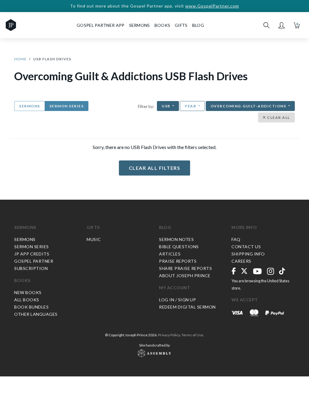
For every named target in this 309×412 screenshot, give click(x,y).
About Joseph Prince (185, 275)
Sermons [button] (139, 25)
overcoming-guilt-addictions (249, 106)
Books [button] (162, 25)
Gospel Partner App (100, 25)
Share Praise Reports (185, 268)
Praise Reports (177, 261)
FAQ (236, 239)
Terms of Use (192, 335)
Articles (169, 253)
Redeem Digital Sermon (187, 306)
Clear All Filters (154, 168)
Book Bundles (31, 306)
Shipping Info (248, 253)
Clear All (278, 117)
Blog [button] (198, 25)
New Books (28, 292)
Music (94, 239)
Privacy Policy (169, 335)
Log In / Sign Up (177, 299)
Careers (241, 261)
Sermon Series (66, 106)
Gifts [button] (181, 25)
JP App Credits (31, 253)
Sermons (29, 106)
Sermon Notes (176, 239)
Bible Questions (179, 246)
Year (191, 106)
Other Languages (36, 314)
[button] (281, 25)
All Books (26, 299)
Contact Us (246, 246)
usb (166, 106)
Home (20, 59)
